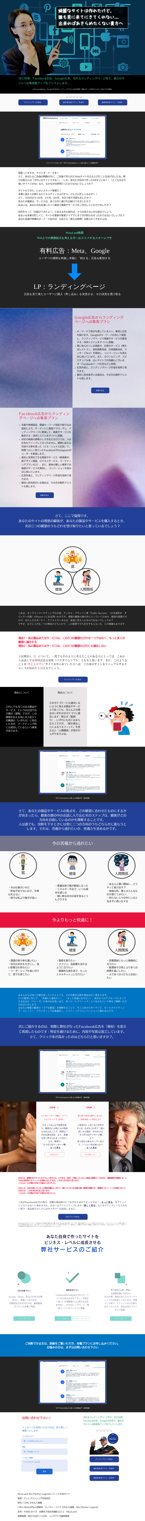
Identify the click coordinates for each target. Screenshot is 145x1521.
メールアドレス (27, 1436)
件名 (23, 1447)
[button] (54, 1154)
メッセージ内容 (27, 1457)
